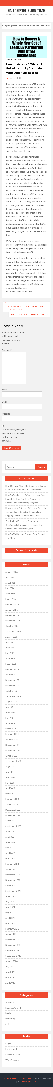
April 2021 (10, 918)
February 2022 (12, 864)
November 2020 (12, 945)
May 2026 (9, 588)
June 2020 (10, 972)
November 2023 (12, 750)
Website (6, 413)
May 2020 (9, 977)
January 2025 (11, 674)
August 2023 (11, 766)
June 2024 (10, 712)
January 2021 (11, 934)
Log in (8, 1043)
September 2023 (13, 761)
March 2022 (10, 858)
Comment (7, 350)
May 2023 (9, 783)
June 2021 (10, 907)
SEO (7, 1024)
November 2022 (12, 815)
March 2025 (10, 664)
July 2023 (9, 772)
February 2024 (12, 734)
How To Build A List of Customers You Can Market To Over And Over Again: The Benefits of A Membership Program (25, 499)
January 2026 (11, 610)
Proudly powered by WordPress (16, 1078)
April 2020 (10, 983)
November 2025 (12, 620)
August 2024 (11, 701)
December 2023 (12, 745)
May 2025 (9, 653)
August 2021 (11, 896)
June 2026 (10, 582)
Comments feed (12, 1054)
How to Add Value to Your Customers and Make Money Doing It (24, 308)
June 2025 (10, 647)
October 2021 (12, 885)
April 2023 (10, 788)
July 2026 (9, 577)
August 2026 (11, 572)
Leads (8, 1013)
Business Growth (14, 59)
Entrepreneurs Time (26, 10)
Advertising (10, 1002)
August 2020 (11, 961)
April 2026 (10, 593)
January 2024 (11, 739)
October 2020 (12, 950)
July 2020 (9, 966)
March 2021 (10, 923)
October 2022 (12, 820)
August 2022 (11, 831)
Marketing (10, 1018)
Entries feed (11, 1049)
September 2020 (13, 955)
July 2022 (9, 837)
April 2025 (10, 658)
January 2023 (11, 804)
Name (5, 389)
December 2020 (12, 939)
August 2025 (11, 637)
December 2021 (12, 874)
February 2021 (12, 928)
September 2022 (13, 826)
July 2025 (9, 642)
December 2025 (12, 615)
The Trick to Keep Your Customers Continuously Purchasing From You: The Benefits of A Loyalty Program (23, 525)
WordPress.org (12, 1060)
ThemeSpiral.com (28, 1081)
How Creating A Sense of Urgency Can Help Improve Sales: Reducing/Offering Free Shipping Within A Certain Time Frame (25, 512)
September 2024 (13, 696)
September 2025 (13, 631)
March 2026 (10, 599)
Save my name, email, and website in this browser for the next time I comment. (14, 435)
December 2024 (12, 680)
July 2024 (9, 707)
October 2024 (12, 691)
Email (5, 401)
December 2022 (12, 810)
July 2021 (9, 901)
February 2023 (12, 799)
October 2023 (12, 755)
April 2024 (10, 723)
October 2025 (12, 626)
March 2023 (10, 793)
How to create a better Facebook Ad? (27, 314)
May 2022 (9, 847)
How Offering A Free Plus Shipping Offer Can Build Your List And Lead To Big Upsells (26, 488)
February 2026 (12, 604)
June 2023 (10, 777)
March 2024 (10, 728)
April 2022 (10, 853)
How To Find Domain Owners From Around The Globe (25, 536)
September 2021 (13, 891)
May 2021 (9, 912)
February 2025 (12, 669)
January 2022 (11, 869)
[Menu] (5, 3)
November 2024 (12, 685)
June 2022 (10, 842)
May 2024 (9, 718)
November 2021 (12, 880)
